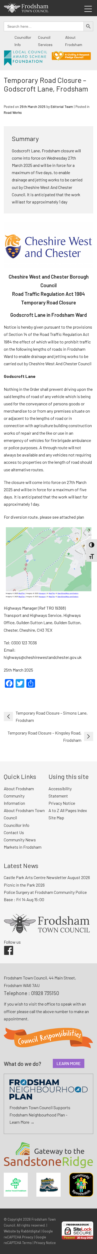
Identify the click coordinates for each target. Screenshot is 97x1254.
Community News (20, 839)
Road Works (13, 112)
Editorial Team (62, 106)
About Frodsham (19, 788)
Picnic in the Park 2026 (24, 884)
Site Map (56, 817)
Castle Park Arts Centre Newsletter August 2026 (47, 877)
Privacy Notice (61, 803)
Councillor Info (16, 825)
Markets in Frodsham (22, 846)
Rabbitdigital (30, 1231)
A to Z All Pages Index (67, 810)
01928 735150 (45, 993)
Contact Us (14, 832)
